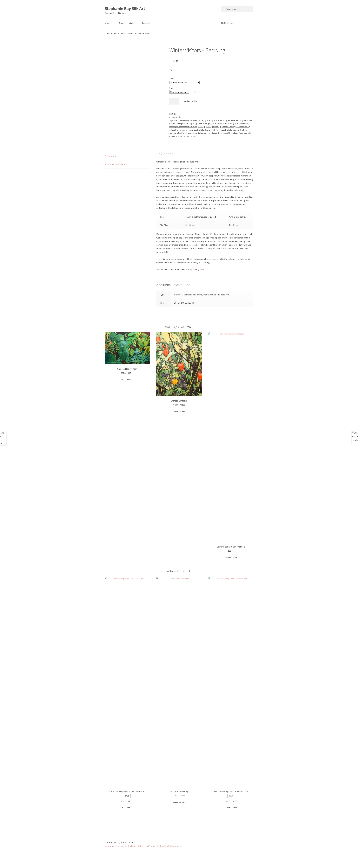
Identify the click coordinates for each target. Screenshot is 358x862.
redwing (201, 126)
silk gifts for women (201, 133)
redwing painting (213, 126)
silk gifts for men (184, 133)
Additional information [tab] (116, 164)
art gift (212, 120)
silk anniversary (228, 126)
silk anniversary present (183, 130)
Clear (196, 91)
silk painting (216, 133)
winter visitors (189, 136)
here (202, 269)
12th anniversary (181, 120)
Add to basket (191, 101)
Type (171, 78)
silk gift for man (230, 130)
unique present (175, 136)
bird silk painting (235, 120)
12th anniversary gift (199, 120)
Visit (131, 23)
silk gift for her (201, 130)
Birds (123, 33)
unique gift (246, 133)
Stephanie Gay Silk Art (125, 8)
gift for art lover (215, 123)
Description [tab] (110, 156)
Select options (127, 379)
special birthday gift (231, 133)
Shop (121, 23)
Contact (146, 23)
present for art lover (188, 126)
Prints (116, 33)
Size (171, 88)
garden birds (201, 123)
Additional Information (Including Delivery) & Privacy (130, 846)
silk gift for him (215, 130)
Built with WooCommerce (169, 846)
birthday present (180, 123)
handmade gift (229, 123)
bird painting (221, 120)
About (107, 23)
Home (109, 33)
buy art (192, 123)
